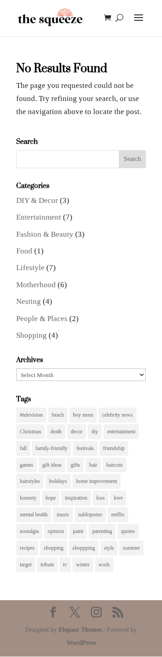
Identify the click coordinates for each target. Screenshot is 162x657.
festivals (85, 448)
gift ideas (52, 465)
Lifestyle (30, 267)
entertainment (121, 431)
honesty (28, 498)
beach (58, 415)
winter (83, 564)
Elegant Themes (80, 629)
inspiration (76, 498)
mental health (34, 514)
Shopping (31, 335)
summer (131, 548)
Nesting (28, 301)
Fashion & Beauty (44, 234)
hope (50, 498)
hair (93, 465)
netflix (118, 514)
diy (94, 431)
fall (23, 448)
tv (65, 564)
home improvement (96, 481)
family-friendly (52, 448)
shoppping (83, 548)
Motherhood (36, 284)
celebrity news (117, 415)
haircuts (114, 465)
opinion (56, 531)
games (26, 465)
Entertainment (38, 217)
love (118, 498)
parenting (102, 531)
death (56, 431)
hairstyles (30, 481)
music (63, 514)
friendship (114, 448)
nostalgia (29, 531)
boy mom (83, 415)
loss (100, 498)
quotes (128, 531)
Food (24, 251)
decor (76, 431)
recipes (27, 548)
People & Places (42, 318)
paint (78, 531)
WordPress (81, 642)
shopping (53, 548)
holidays (58, 481)
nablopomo (90, 514)
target (26, 564)
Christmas (30, 431)
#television (31, 415)
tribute (47, 564)
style (109, 548)
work (104, 564)
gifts (75, 465)
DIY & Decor (37, 200)
